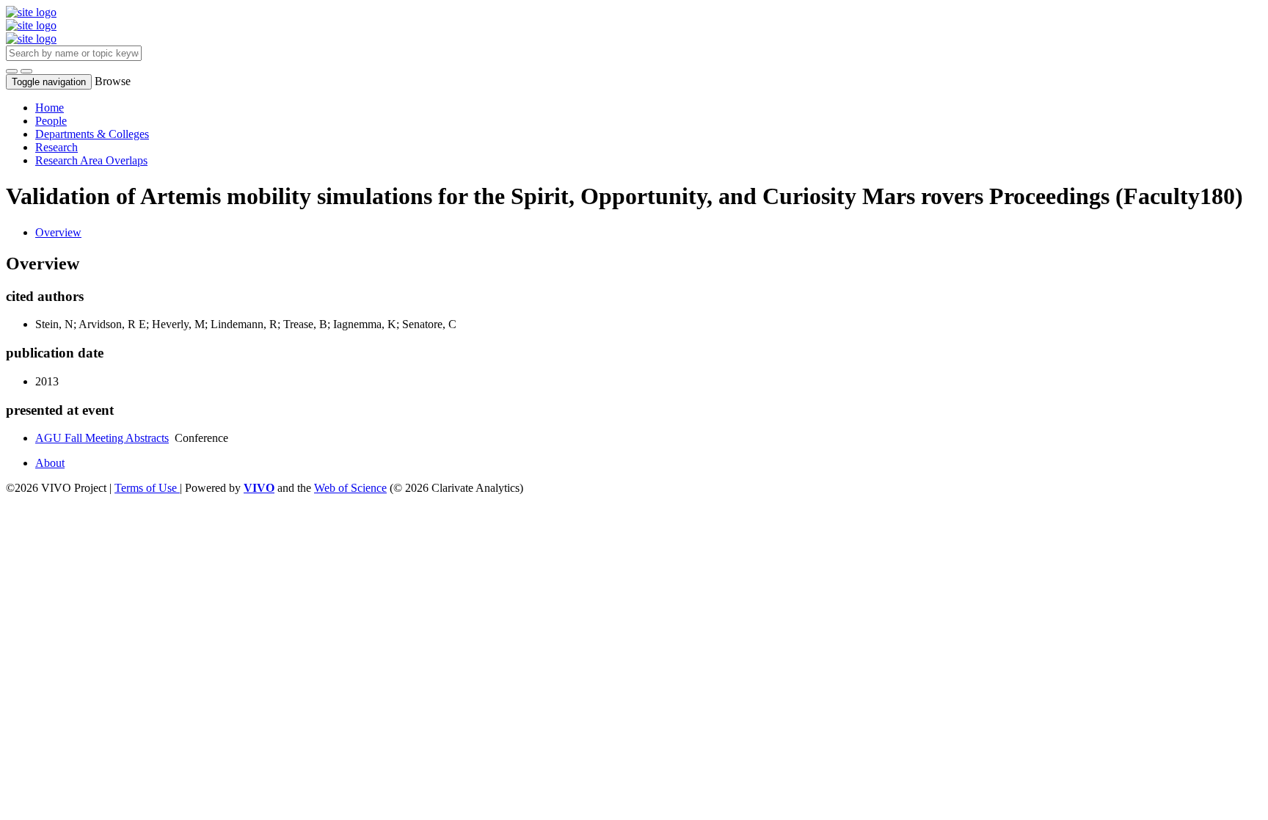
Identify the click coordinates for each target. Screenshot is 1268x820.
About (50, 463)
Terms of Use (147, 488)
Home (49, 107)
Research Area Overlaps (91, 160)
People (51, 121)
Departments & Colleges (92, 134)
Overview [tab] (58, 232)
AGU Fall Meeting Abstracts (102, 438)
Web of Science (350, 488)
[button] (12, 71)
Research (56, 147)
